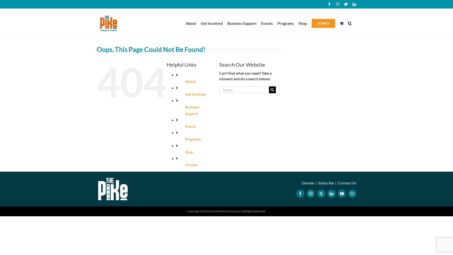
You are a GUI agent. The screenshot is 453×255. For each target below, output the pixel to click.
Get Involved (195, 94)
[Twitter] (321, 194)
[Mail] (352, 194)
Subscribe (326, 183)
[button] (350, 23)
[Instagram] (311, 194)
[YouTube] (342, 194)
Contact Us (347, 183)
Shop (189, 152)
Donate (191, 164)
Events (190, 126)
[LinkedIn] (331, 194)
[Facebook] (300, 194)
